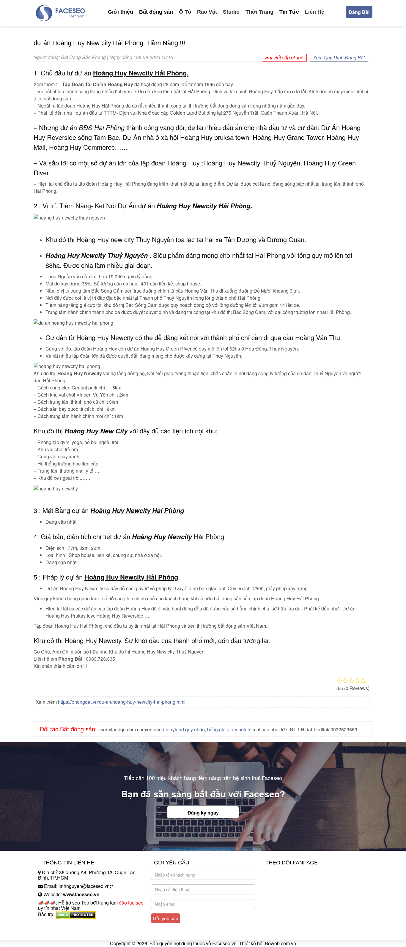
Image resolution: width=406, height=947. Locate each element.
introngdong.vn (54, 924)
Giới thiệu (120, 12)
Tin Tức (289, 12)
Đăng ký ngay (203, 812)
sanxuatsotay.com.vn (60, 932)
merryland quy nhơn (184, 729)
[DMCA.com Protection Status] (76, 914)
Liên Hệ (314, 12)
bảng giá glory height (229, 729)
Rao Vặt (207, 12)
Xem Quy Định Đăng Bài (339, 57)
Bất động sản (156, 12)
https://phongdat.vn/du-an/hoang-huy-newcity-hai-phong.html (121, 701)
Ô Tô (185, 12)
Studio (231, 12)
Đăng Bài (359, 12)
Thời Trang (259, 12)
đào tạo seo (131, 902)
